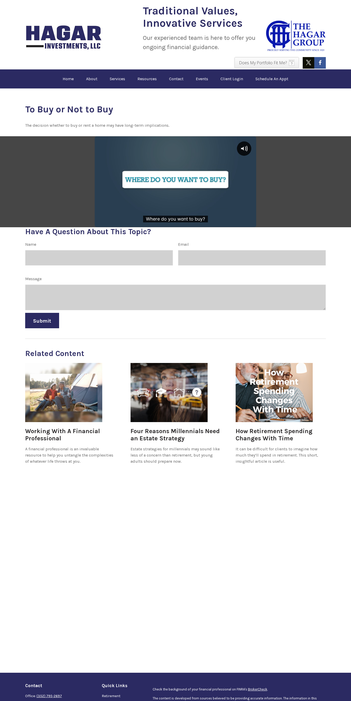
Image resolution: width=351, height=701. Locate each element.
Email (183, 244)
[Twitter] (308, 63)
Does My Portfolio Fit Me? (263, 63)
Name (30, 244)
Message (33, 278)
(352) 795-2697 (49, 696)
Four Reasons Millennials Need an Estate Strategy (175, 434)
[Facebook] (320, 63)
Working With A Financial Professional (62, 434)
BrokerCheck (257, 689)
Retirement (111, 696)
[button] (68, 79)
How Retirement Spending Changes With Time (274, 434)
